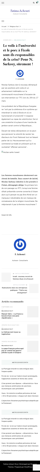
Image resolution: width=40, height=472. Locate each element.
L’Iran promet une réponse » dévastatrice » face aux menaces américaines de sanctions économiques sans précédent (20, 386)
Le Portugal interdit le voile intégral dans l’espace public (17, 370)
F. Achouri (20, 79)
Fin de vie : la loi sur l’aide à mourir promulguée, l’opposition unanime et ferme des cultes (20, 377)
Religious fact (20, 40)
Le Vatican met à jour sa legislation (11, 333)
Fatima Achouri (20, 11)
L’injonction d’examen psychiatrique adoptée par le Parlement (20, 402)
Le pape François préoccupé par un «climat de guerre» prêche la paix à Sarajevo (13, 350)
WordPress (28, 467)
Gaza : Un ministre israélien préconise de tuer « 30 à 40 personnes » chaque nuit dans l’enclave (20, 394)
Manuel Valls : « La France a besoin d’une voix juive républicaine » (12, 316)
